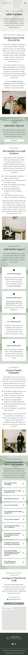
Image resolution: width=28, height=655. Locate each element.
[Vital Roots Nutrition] (7, 3)
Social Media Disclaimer (15, 650)
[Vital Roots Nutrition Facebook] (12, 644)
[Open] (25, 3)
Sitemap (23, 650)
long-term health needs (14, 286)
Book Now (14, 140)
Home (7, 11)
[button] (14, 483)
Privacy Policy (6, 650)
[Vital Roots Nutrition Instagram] (15, 644)
